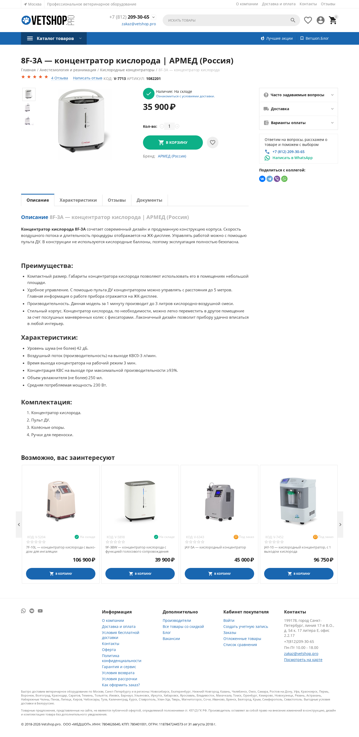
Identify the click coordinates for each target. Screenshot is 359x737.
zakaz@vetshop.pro (139, 23)
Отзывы (328, 3)
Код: (108, 78)
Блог (167, 632)
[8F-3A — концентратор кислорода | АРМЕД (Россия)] (84, 124)
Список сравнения (240, 644)
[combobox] (231, 20)
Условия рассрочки (119, 678)
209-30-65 (129, 17)
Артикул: (136, 78)
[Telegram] (269, 179)
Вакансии (171, 638)
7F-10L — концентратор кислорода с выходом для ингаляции (60, 549)
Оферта (109, 649)
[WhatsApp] (284, 179)
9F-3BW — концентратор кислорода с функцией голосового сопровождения (136, 549)
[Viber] (277, 179)
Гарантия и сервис (119, 666)
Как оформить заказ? (121, 684)
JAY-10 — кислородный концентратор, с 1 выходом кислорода (297, 549)
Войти (228, 620)
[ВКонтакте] (262, 179)
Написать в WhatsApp (293, 157)
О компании (247, 3)
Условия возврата (118, 672)
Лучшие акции (279, 38)
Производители (177, 620)
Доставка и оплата (279, 3)
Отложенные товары (242, 638)
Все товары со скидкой (183, 626)
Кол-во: (150, 126)
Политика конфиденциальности (121, 658)
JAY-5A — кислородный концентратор (215, 547)
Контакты (308, 3)
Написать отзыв (87, 77)
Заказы (229, 632)
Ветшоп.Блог (317, 38)
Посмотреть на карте (303, 659)
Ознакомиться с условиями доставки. (185, 96)
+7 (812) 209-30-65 (289, 151)
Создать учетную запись (245, 626)
